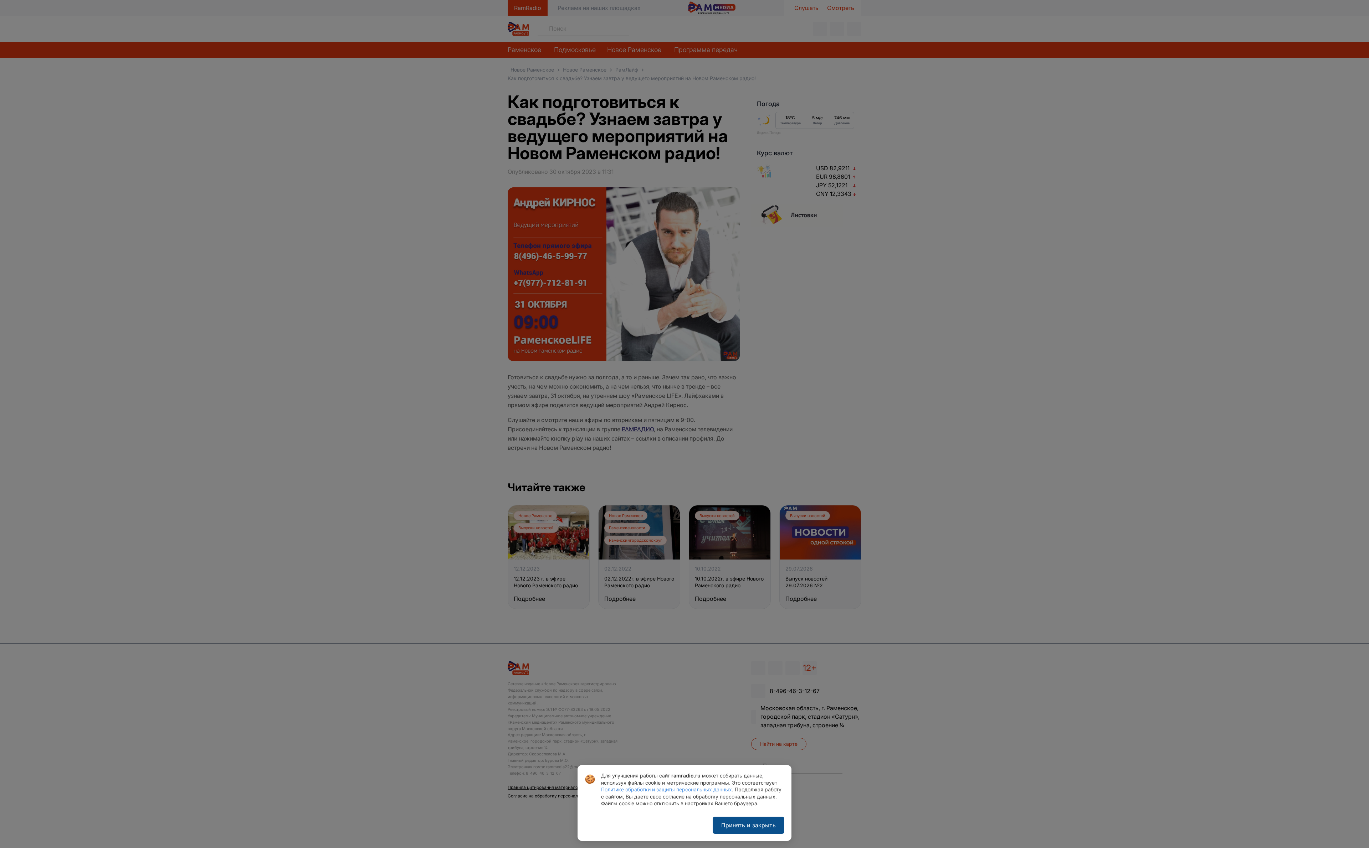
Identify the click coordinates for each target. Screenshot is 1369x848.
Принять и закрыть (748, 825)
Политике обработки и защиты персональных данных (666, 789)
